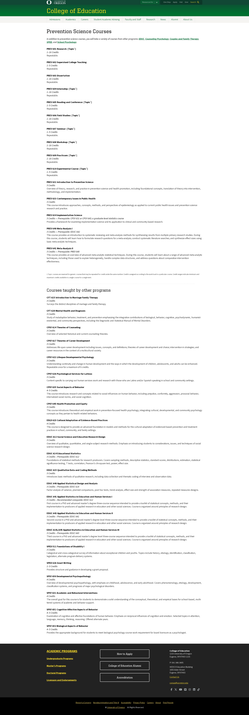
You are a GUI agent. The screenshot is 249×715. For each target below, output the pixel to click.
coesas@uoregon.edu (179, 683)
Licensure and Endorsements (62, 680)
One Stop (167, 2)
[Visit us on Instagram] (190, 689)
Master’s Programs (56, 666)
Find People (168, 702)
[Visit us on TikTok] (198, 689)
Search (193, 2)
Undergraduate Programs (60, 658)
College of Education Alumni (124, 665)
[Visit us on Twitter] (175, 689)
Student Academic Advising (107, 19)
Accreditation (125, 677)
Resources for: (147, 2)
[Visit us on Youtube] (180, 689)
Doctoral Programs (56, 673)
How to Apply (125, 653)
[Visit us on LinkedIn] (194, 689)
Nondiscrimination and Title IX (106, 702)
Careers (84, 19)
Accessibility (126, 702)
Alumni (174, 19)
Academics (71, 19)
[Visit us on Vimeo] (185, 689)
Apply (175, 2)
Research (150, 19)
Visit (180, 2)
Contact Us (174, 677)
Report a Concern (83, 702)
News (163, 19)
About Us (187, 19)
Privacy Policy (139, 702)
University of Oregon (116, 707)
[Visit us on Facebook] (171, 689)
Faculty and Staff (133, 19)
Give (186, 2)
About (158, 702)
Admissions (54, 19)
